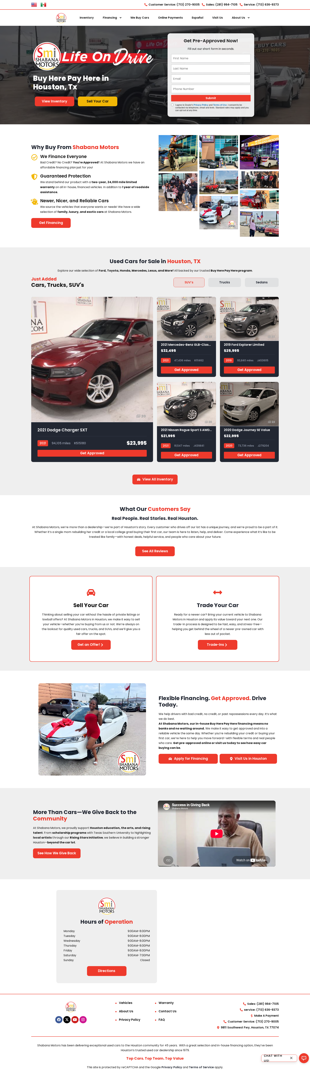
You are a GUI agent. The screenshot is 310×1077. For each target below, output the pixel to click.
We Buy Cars (139, 18)
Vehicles (125, 1003)
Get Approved (92, 453)
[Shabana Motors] (61, 18)
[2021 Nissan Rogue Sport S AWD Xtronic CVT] (186, 422)
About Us (238, 18)
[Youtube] (75, 1019)
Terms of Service (202, 1067)
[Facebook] (58, 1019)
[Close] (291, 1058)
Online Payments (170, 18)
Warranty (166, 1003)
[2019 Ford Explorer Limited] (249, 337)
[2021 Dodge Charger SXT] (92, 379)
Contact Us (168, 1011)
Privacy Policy (201, 105)
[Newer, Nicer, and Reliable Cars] (34, 201)
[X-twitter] (67, 1019)
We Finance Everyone (63, 156)
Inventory (87, 18)
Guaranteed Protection (65, 176)
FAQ (162, 1020)
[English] (34, 4)
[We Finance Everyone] (34, 157)
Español (197, 18)
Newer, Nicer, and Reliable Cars (74, 201)
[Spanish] (43, 4)
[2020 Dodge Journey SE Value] (249, 422)
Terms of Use (220, 105)
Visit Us (217, 18)
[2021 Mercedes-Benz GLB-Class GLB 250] (186, 337)
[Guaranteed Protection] (34, 177)
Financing (110, 18)
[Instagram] (83, 1019)
